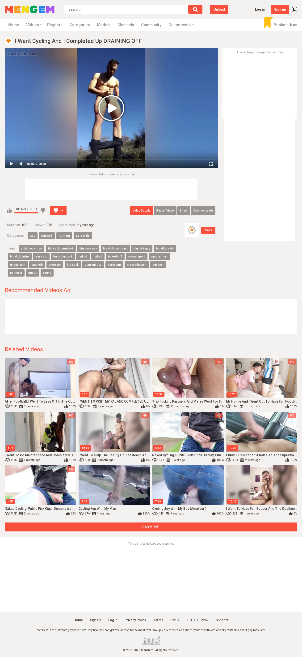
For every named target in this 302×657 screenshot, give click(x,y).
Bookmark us (285, 24)
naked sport (136, 256)
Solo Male (83, 235)
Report (165, 210)
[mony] (192, 230)
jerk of (83, 256)
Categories (80, 24)
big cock (73, 264)
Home (13, 24)
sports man (159, 256)
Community (151, 24)
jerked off (115, 256)
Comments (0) (203, 210)
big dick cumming (115, 248)
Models (103, 24)
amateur (55, 264)
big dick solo (165, 248)
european (114, 264)
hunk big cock (62, 256)
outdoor (158, 264)
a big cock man (31, 248)
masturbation (137, 264)
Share (184, 210)
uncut (32, 272)
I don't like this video (42, 210)
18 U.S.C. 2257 (198, 620)
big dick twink (19, 256)
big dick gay (142, 248)
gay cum (41, 256)
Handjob (47, 235)
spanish (37, 264)
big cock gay (88, 248)
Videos (32, 24)
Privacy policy (135, 620)
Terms (158, 620)
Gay (32, 235)
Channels (125, 24)
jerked (98, 256)
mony (208, 230)
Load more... (151, 527)
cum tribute (93, 264)
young (47, 272)
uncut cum (17, 264)
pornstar (16, 272)
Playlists (55, 24)
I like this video (9, 210)
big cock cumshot (60, 248)
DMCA (175, 620)
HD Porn (64, 235)
